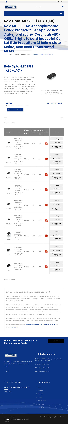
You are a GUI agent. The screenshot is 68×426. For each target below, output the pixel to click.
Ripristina (19, 109)
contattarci (14, 327)
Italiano (60, 1)
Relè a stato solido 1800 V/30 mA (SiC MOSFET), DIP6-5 (18, 235)
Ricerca (11, 109)
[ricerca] (62, 6)
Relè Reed (39, 324)
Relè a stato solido (30, 324)
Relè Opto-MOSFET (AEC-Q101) (43, 54)
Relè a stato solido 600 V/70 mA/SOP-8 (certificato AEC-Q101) (18, 174)
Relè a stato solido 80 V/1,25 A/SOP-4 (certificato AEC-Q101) (18, 220)
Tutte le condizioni (54, 103)
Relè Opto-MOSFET (26, 54)
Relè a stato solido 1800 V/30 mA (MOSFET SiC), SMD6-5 (18, 251)
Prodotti (40, 394)
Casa (39, 387)
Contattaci (56, 341)
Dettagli (56, 139)
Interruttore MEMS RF (48, 324)
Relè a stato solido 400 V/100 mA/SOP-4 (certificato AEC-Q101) (18, 143)
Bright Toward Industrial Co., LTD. (13, 419)
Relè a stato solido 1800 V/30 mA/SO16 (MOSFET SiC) (18, 266)
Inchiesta (57, 142)
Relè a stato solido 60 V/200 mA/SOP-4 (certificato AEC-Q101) (18, 189)
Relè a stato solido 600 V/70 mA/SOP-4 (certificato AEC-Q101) (18, 159)
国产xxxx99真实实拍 (6, 425)
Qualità (40, 397)
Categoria (16, 54)
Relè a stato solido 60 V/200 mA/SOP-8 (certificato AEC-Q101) (18, 205)
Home (10, 54)
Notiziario (41, 404)
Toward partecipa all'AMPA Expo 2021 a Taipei (17, 388)
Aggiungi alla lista (57, 146)
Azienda (40, 390)
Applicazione (42, 400)
